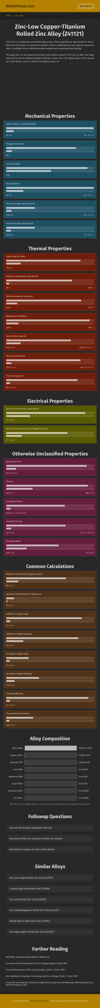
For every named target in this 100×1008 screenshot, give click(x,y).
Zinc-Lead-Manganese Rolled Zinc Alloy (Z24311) (34, 910)
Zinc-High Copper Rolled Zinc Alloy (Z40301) (31, 931)
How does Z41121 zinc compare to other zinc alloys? (35, 838)
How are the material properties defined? (30, 827)
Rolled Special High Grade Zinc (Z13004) (29, 921)
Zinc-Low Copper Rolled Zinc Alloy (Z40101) (31, 878)
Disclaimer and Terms (39, 1001)
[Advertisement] (50, 88)
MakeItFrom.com (20, 6)
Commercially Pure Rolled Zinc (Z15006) (29, 888)
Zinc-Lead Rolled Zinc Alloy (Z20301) (27, 899)
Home (8, 15)
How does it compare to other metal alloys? (32, 849)
